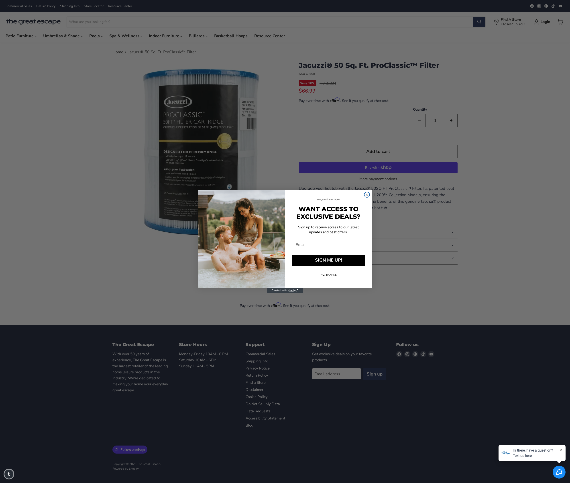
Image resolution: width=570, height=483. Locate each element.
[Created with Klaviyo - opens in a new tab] (285, 290)
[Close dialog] (367, 194)
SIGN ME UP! (328, 260)
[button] (9, 474)
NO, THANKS (328, 275)
